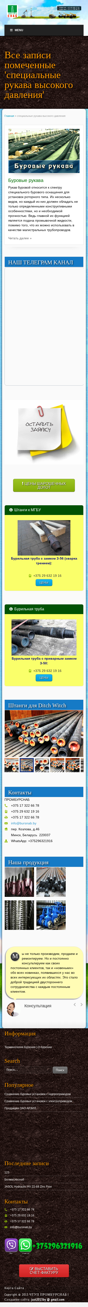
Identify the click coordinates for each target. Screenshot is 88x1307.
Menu (19, 30)
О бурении (45, 1047)
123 (6, 1172)
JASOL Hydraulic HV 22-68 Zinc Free (28, 1186)
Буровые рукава (25, 180)
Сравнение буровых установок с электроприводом (38, 1101)
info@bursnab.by (23, 823)
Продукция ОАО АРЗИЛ (20, 1108)
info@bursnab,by (21, 1227)
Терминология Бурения (20, 1047)
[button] (79, 714)
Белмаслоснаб (14, 1179)
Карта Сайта (14, 1288)
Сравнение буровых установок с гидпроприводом (37, 1094)
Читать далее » (20, 238)
